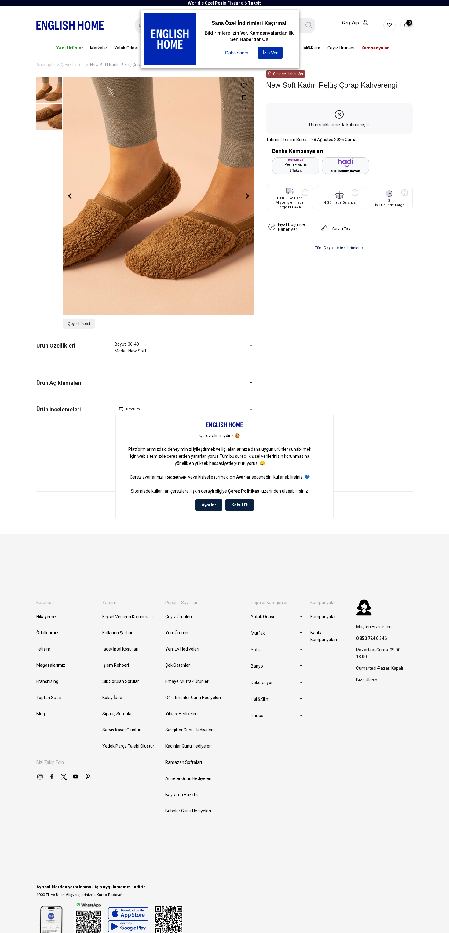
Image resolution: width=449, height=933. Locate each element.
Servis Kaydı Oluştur (121, 729)
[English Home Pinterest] (87, 776)
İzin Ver (270, 52)
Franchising (47, 681)
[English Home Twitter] (64, 776)
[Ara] (309, 25)
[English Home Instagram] (40, 776)
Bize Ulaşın (366, 679)
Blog (40, 713)
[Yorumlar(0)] (75, 409)
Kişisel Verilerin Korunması (127, 616)
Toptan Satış (48, 697)
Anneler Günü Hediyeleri (188, 778)
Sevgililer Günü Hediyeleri (189, 729)
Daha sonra (236, 52)
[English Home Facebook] (52, 776)
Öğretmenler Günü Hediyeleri (193, 697)
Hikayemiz (46, 616)
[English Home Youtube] (75, 776)
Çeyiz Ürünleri (178, 616)
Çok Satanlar (177, 665)
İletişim (43, 649)
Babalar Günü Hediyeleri (188, 810)
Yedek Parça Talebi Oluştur (128, 746)
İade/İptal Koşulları (120, 649)
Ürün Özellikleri (55, 345)
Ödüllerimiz (47, 632)
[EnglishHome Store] (128, 920)
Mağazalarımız (50, 665)
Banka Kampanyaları (323, 636)
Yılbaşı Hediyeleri (181, 713)
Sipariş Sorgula (116, 713)
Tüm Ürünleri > (339, 248)
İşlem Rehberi (115, 665)
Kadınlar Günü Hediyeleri (188, 746)
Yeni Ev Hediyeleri (182, 649)
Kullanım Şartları (117, 632)
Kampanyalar (323, 616)
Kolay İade (112, 697)
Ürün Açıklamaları (59, 383)
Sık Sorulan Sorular (120, 681)
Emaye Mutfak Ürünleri (187, 681)
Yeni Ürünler (177, 632)
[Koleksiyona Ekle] (244, 97)
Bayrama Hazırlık (181, 794)
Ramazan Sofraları (183, 762)
